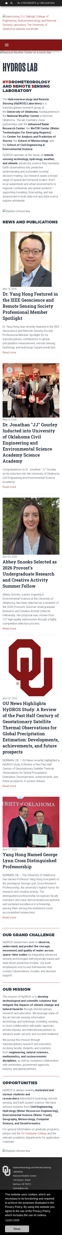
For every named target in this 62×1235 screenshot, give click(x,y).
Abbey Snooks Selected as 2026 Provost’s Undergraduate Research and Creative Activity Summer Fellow (30, 574)
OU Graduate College (33, 1133)
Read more (9, 352)
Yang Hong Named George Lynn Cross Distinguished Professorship (30, 860)
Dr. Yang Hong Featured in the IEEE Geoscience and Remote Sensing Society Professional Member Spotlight (30, 306)
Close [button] (17, 1228)
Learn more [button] (12, 1219)
